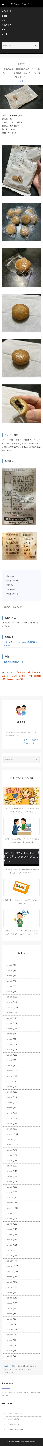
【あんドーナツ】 (23, 672)
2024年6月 (9, 1102)
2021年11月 (9, 1266)
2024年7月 (9, 1097)
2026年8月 (9, 965)
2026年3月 (9, 992)
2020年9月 (9, 1340)
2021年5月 (9, 1298)
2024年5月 (9, 1108)
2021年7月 (9, 1287)
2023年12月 (9, 1134)
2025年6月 (9, 1039)
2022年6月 (9, 1229)
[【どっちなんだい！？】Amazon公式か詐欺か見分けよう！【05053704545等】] (21, 857)
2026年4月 (9, 986)
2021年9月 (9, 1277)
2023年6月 (9, 1166)
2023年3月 (9, 1182)
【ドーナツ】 (12, 676)
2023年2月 (9, 1187)
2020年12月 (9, 1324)
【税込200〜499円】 (15, 679)
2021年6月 (9, 1293)
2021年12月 (9, 1261)
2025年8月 (9, 1029)
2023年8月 (9, 1155)
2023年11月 (9, 1139)
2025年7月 (9, 1034)
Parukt (17, 1442)
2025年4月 (9, 1050)
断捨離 (4, 16)
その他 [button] (4, 34)
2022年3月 (9, 1245)
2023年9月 (9, 1150)
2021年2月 (9, 1314)
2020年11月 (9, 1330)
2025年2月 (9, 1060)
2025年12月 (9, 1007)
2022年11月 (9, 1203)
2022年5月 (9, 1234)
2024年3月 (9, 1118)
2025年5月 (9, 1044)
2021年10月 (9, 1271)
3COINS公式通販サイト (14, 662)
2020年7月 (9, 1351)
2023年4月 (9, 1176)
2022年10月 (9, 1208)
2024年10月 (9, 1081)
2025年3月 (9, 1055)
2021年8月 (9, 1282)
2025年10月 (9, 1018)
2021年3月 (9, 1308)
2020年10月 (9, 1335)
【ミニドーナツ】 (25, 676)
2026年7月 (9, 970)
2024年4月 (9, 1113)
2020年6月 (9, 1356)
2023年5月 (9, 1171)
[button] (20, 39)
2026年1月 (9, 1002)
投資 (3, 20)
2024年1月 (9, 1129)
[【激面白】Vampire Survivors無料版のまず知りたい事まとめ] (21, 887)
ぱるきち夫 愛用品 (13, 1419)
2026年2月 (9, 997)
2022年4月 (9, 1240)
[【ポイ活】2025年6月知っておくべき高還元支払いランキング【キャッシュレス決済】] (21, 796)
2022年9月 (9, 1213)
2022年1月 (9, 1256)
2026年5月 (9, 981)
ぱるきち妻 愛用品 (13, 1424)
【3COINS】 (10, 672)
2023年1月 (9, 1192)
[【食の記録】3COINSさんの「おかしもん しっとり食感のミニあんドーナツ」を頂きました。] (21, 97)
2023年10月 (9, 1145)
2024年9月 (9, 1087)
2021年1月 (9, 1319)
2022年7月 (9, 1224)
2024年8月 (9, 1092)
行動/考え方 (6, 25)
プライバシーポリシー (30, 743)
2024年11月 (9, 1076)
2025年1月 (9, 1065)
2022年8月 (9, 1219)
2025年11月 (9, 1013)
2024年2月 (9, 1124)
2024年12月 (9, 1071)
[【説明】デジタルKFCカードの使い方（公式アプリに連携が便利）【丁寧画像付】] (21, 826)
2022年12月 (9, 1197)
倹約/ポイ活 (6, 11)
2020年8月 (9, 1345)
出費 (3, 30)
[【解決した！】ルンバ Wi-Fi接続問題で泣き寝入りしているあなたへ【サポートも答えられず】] (21, 918)
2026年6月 (9, 976)
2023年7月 (9, 1161)
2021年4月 (9, 1303)
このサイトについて (31, 740)
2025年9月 (9, 1023)
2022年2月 (9, 1250)
